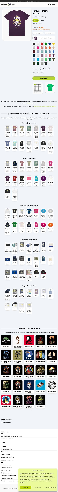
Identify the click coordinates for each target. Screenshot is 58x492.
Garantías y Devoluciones (7, 457)
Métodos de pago (5, 454)
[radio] (34, 44)
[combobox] (37, 33)
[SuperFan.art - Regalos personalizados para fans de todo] (8, 4)
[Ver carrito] (50, 4)
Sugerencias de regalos (7, 438)
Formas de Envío (5, 452)
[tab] (35, 20)
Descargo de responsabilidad (8, 475)
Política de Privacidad (6, 467)
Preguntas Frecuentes (6, 449)
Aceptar (25, 487)
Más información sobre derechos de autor (45, 106)
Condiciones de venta (6, 473)
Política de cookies (5, 465)
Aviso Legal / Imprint (6, 470)
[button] (48, 4)
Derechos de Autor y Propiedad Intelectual (11, 436)
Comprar (43, 78)
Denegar (38, 487)
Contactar (3, 446)
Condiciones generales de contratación (11, 481)
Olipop (44, 17)
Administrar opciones (50, 487)
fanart (29, 103)
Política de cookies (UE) (7, 478)
